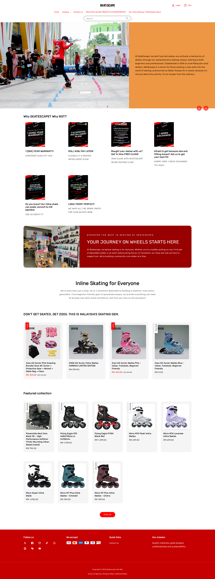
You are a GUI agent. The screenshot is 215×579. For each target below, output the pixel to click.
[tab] (105, 106)
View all (107, 514)
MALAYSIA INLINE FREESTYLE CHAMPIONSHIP (106, 12)
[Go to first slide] (205, 108)
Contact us (78, 12)
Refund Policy (121, 574)
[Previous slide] (199, 108)
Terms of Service (95, 574)
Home (56, 12)
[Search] (127, 18)
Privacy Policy (108, 574)
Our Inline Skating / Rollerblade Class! (145, 12)
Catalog (65, 12)
